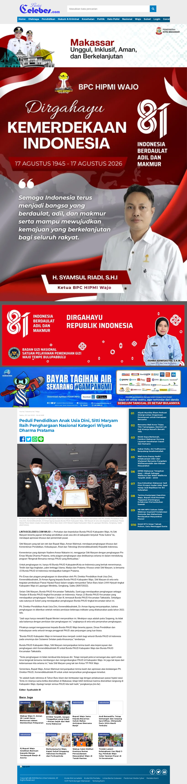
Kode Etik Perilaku (92, 778)
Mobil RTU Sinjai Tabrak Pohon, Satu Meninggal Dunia (152, 525)
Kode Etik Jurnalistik (73, 778)
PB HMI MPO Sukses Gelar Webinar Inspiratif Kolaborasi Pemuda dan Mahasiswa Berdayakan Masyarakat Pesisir (152, 514)
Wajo (138, 19)
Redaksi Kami (153, 778)
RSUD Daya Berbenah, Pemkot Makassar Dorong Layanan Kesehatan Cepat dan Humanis (151, 440)
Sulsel (147, 19)
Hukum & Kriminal (68, 19)
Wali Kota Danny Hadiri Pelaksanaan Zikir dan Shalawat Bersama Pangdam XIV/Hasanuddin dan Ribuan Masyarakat (152, 461)
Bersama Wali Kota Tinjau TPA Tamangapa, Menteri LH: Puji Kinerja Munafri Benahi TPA (152, 428)
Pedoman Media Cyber (134, 778)
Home (22, 19)
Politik (101, 19)
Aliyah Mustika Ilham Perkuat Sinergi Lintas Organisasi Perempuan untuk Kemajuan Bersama (152, 416)
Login (157, 19)
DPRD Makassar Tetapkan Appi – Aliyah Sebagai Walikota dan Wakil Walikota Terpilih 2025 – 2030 (152, 474)
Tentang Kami (98, 781)
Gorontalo (169, 19)
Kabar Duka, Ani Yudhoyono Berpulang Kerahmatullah (152, 450)
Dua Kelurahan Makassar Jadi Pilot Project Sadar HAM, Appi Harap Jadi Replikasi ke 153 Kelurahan (153, 486)
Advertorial (29, 411)
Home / (22, 411)
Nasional (127, 19)
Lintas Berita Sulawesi (112, 778)
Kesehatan (88, 19)
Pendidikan (48, 19)
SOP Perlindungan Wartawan (77, 781)
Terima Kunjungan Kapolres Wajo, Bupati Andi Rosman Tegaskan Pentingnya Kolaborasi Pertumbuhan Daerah (152, 500)
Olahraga (33, 19)
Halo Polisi (113, 19)
